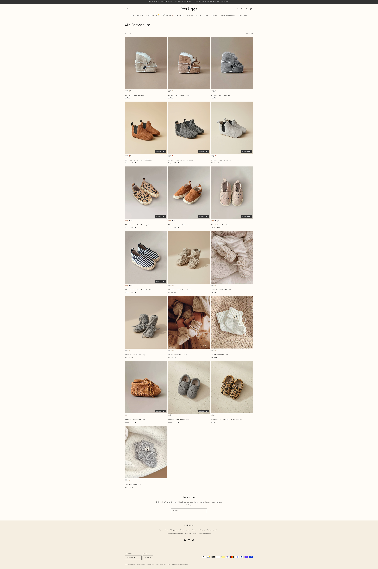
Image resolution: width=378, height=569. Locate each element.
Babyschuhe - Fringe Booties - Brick (135, 419)
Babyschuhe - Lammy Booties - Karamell (179, 95)
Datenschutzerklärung (161, 564)
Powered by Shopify (140, 564)
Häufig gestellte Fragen (177, 530)
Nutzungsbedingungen (205, 533)
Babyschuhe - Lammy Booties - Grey (221, 95)
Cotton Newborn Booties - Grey (133, 484)
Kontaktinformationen (182, 564)
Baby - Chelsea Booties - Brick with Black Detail (138, 160)
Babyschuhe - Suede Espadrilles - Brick (179, 225)
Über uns (161, 530)
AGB (169, 564)
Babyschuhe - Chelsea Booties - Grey (221, 160)
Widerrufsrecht (150, 564)
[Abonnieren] (204, 510)
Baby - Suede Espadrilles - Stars (220, 225)
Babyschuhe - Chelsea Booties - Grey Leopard (180, 160)
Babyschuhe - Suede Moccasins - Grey (178, 419)
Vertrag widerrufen (212, 530)
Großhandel (188, 533)
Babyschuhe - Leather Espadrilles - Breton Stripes (139, 290)
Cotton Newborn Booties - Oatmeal (177, 355)
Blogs (167, 530)
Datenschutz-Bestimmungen (175, 533)
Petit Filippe (132, 564)
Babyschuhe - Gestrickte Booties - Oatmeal (180, 290)
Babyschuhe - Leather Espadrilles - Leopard (137, 225)
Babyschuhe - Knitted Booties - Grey (135, 355)
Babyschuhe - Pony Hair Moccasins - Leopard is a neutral (226, 419)
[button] (127, 9)
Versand (188, 530)
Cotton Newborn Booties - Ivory (219, 354)
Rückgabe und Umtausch (199, 530)
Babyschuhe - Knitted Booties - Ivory (221, 290)
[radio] (126, 91)
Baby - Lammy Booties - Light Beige (134, 95)
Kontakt (195, 533)
